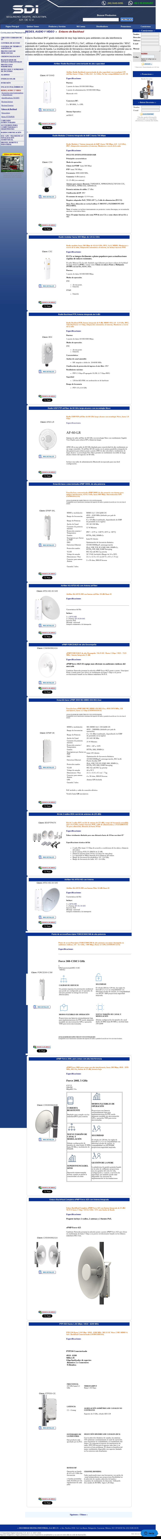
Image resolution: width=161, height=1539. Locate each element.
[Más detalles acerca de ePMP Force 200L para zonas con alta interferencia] (47, 1140)
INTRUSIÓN (6, 83)
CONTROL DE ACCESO (10, 43)
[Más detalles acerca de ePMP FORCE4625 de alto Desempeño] (47, 683)
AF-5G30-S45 (80, 619)
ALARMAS (5, 75)
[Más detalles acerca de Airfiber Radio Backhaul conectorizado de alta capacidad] (47, 111)
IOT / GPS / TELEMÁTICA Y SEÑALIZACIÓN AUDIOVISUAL (12, 138)
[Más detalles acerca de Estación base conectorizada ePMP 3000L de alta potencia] (47, 546)
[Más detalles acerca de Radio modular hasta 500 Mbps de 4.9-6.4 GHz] (47, 287)
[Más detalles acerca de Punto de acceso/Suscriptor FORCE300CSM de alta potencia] (42, 1008)
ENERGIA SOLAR (8, 79)
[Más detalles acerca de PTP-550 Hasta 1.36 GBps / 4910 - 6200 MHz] (47, 1429)
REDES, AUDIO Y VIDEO (39, 31)
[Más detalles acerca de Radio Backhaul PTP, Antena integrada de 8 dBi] (47, 372)
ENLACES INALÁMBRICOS (12, 87)
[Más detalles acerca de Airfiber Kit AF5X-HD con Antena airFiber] (47, 626)
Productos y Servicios (57, 26)
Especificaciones (73, 78)
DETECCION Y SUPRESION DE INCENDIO (12, 70)
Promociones (126, 26)
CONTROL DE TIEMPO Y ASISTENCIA (11, 47)
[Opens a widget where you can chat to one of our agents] (149, 1533)
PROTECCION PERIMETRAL (7, 65)
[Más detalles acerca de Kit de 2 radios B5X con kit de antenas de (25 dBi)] (47, 858)
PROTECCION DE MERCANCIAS (8, 52)
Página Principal (12, 26)
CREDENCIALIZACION (10, 56)
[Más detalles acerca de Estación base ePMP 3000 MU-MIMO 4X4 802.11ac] (47, 768)
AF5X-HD (73, 617)
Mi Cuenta (81, 26)
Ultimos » (84, 1515)
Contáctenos (146, 26)
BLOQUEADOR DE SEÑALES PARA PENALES (11, 61)
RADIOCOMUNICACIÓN (11, 132)
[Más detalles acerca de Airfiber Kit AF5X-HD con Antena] (47, 918)
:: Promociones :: (146, 74)
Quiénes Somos (33, 26)
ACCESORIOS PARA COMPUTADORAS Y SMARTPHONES (9, 127)
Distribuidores (102, 26)
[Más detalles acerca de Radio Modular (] (47, 198)
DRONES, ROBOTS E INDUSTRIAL (9, 143)
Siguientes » (74, 1515)
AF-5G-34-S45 (80, 906)
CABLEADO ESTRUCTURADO (8, 121)
